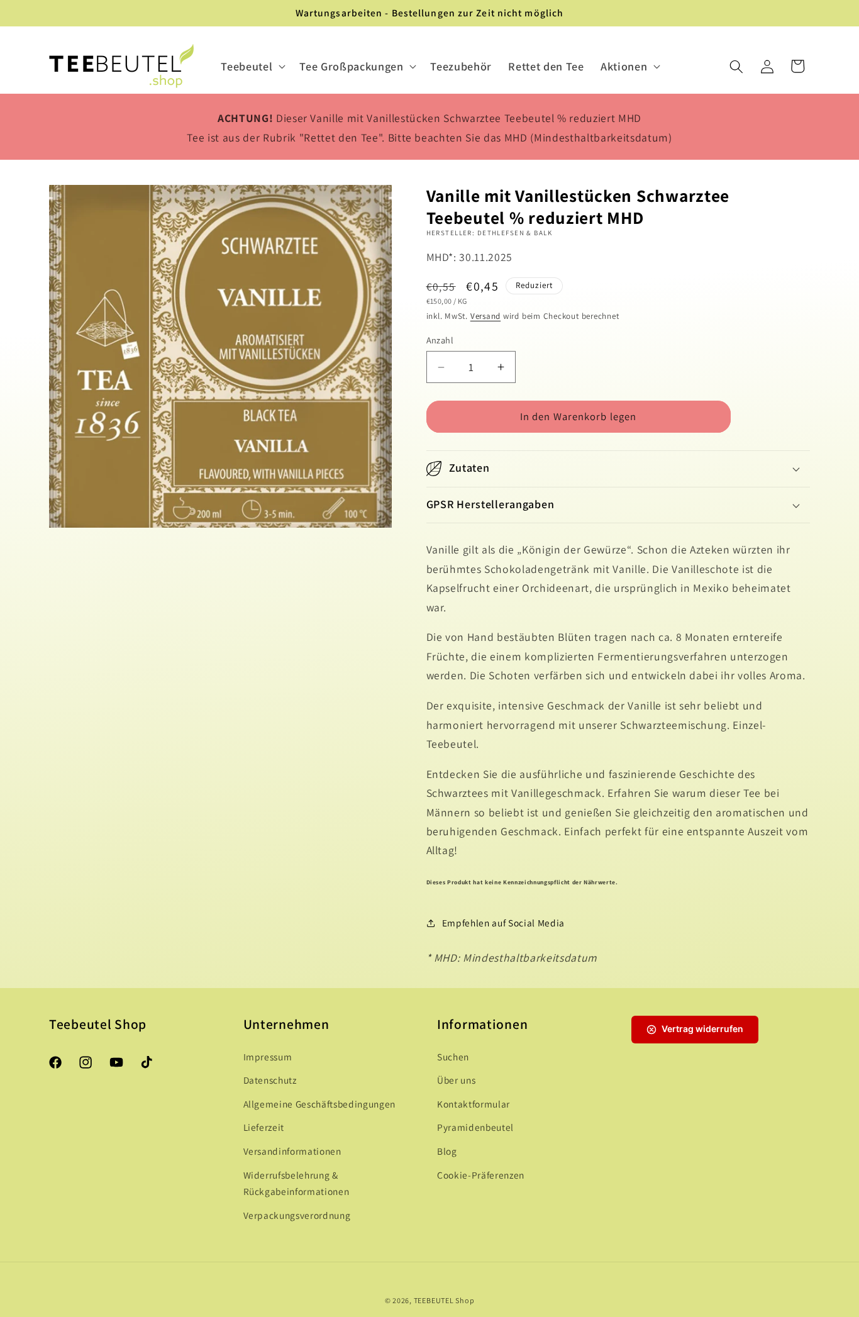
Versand (485, 316)
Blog (447, 1151)
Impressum (267, 1056)
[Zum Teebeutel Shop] (121, 66)
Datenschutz (270, 1080)
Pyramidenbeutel (475, 1127)
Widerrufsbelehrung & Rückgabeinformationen (296, 1183)
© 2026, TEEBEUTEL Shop (430, 1299)
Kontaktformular (473, 1104)
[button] (252, 66)
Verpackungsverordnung (297, 1215)
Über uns (456, 1080)
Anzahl (440, 340)
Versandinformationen (292, 1151)
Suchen (453, 1056)
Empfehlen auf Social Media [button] (503, 922)
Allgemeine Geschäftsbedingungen (319, 1104)
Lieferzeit (264, 1127)
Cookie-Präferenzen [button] (480, 1175)
